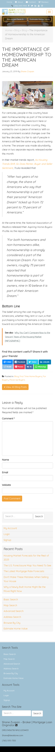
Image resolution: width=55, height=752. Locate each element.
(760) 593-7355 (20, 6)
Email (5, 472)
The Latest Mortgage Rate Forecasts (24, 571)
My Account (10, 528)
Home (9, 2)
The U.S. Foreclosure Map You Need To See (27, 565)
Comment (8, 418)
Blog (16, 30)
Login (7, 534)
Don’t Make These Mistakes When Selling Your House (26, 579)
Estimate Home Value (40, 19)
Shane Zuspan (27, 71)
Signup (7, 540)
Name (5, 459)
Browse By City (12, 622)
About (20, 2)
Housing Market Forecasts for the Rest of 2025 (26, 557)
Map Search (10, 605)
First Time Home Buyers (31, 376)
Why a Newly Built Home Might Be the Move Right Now (25, 589)
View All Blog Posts (16, 387)
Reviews (44, 2)
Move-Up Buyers (17, 380)
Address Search (12, 616)
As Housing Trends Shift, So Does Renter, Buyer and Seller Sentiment (27, 164)
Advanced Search (15, 19)
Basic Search (11, 599)
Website (6, 484)
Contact (32, 2)
